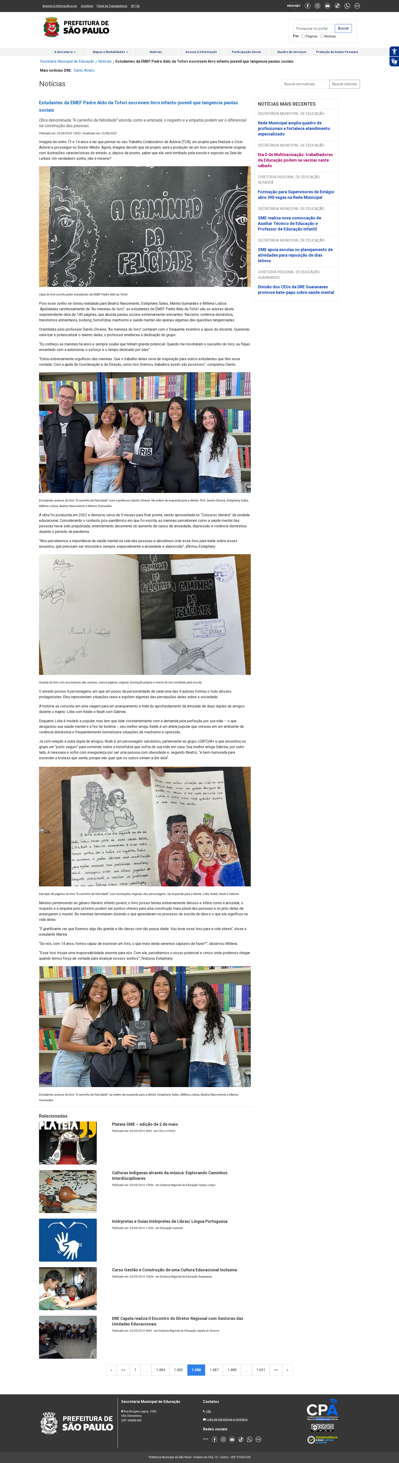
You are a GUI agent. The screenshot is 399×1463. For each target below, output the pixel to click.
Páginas (311, 36)
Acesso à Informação (201, 52)
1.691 (260, 1370)
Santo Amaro (84, 70)
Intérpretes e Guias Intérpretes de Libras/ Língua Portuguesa (169, 1221)
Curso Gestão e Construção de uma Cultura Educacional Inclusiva (174, 1269)
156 (208, 1411)
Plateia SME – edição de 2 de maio (145, 1124)
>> (276, 1370)
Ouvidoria (87, 6)
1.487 (214, 1370)
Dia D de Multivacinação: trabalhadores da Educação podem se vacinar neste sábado (295, 160)
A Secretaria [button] (63, 52)
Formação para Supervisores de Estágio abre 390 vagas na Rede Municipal (296, 194)
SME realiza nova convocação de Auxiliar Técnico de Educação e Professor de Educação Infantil (289, 223)
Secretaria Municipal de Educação (67, 61)
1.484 (160, 1370)
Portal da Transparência (112, 6)
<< (123, 1370)
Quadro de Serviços (291, 52)
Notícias (330, 36)
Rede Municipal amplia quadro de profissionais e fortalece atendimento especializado (294, 128)
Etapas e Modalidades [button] (109, 52)
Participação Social (246, 52)
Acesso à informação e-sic (59, 6)
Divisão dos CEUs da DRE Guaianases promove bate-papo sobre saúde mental (296, 289)
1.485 (178, 1370)
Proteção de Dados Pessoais (337, 52)
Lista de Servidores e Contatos (227, 1419)
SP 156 (135, 6)
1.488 (231, 1370)
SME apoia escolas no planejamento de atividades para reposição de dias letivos (295, 255)
